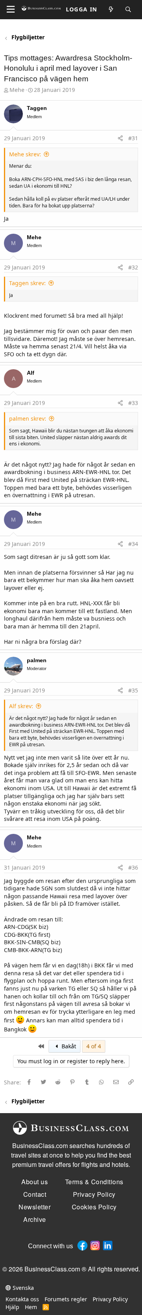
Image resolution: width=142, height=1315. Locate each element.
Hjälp (12, 1307)
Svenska (22, 1287)
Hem (31, 1307)
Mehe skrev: (25, 154)
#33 (133, 403)
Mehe (16, 89)
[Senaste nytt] (111, 9)
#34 (133, 544)
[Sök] (128, 9)
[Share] (120, 138)
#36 (133, 867)
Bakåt (68, 1046)
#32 (133, 267)
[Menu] (11, 9)
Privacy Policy (110, 1299)
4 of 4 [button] (93, 1046)
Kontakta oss (22, 1299)
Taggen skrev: (27, 283)
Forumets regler (66, 1299)
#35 (133, 690)
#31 (133, 138)
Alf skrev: (21, 706)
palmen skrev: (27, 418)
